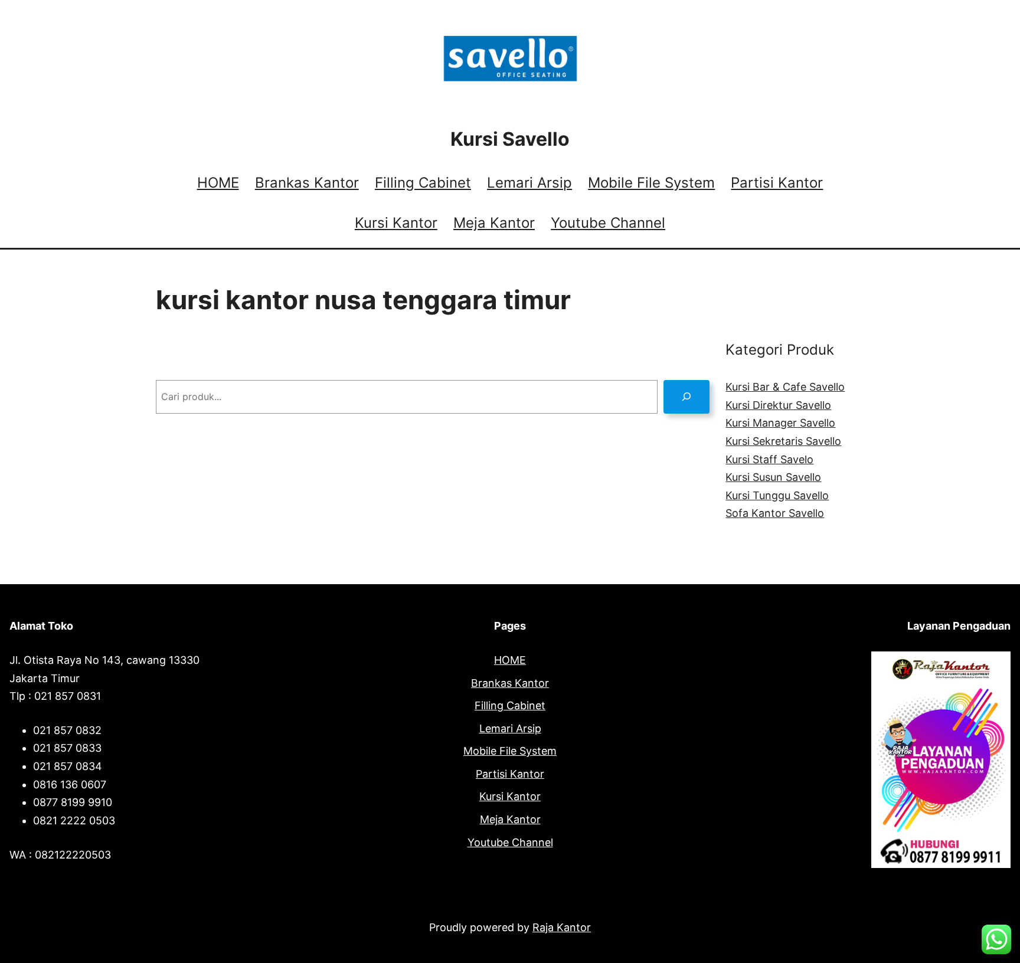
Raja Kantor (561, 927)
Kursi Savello (510, 138)
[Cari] (686, 397)
